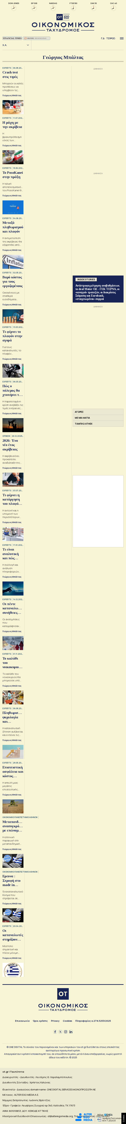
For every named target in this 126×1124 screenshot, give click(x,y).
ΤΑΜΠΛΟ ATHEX (83, 423)
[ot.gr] (63, 23)
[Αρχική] (63, 994)
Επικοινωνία (22, 1020)
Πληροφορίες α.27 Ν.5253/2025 (93, 1020)
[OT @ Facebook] (55, 1032)
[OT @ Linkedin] (71, 1032)
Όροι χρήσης (40, 1020)
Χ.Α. (4, 45)
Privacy (55, 1020)
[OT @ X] (60, 1032)
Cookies (67, 1020)
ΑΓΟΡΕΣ (79, 411)
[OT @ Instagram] (65, 1032)
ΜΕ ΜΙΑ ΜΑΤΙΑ (82, 417)
